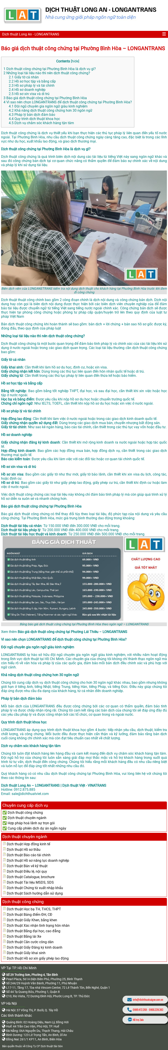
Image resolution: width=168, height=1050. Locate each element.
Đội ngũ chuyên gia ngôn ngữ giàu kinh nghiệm (48, 106)
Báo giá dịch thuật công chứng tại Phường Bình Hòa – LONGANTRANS (83, 48)
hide (75, 61)
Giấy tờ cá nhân (24, 77)
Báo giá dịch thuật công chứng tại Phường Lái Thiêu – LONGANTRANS (72, 632)
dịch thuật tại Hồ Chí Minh (43, 659)
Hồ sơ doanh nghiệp (27, 90)
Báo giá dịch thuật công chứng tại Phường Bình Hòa (45, 98)
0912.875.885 (24, 790)
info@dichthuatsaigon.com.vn (148, 999)
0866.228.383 (156, 1010)
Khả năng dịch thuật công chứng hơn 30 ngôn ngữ (50, 110)
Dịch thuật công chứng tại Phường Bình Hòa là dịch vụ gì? (50, 69)
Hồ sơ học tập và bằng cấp (32, 81)
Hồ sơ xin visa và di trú (29, 94)
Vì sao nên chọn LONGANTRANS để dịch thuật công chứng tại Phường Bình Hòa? (68, 102)
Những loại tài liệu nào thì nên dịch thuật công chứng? (47, 73)
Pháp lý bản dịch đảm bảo (32, 115)
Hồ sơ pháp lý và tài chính (31, 85)
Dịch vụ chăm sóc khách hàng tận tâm (41, 123)
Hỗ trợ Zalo (138, 1020)
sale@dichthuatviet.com (30, 794)
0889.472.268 (140, 1010)
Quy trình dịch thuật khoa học (34, 119)
